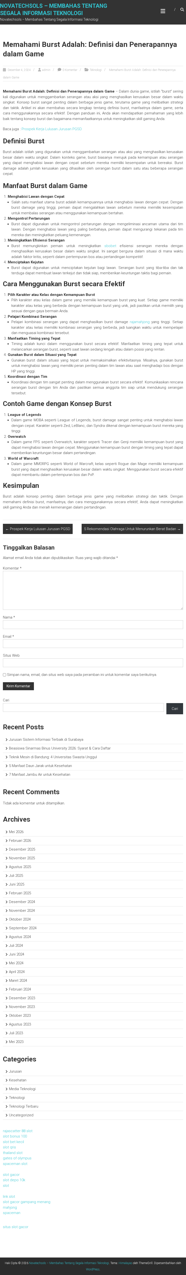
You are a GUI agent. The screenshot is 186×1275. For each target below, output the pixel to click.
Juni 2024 (16, 954)
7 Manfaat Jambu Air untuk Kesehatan (39, 774)
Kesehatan (17, 1080)
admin (46, 70)
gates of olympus (17, 1158)
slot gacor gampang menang (26, 1202)
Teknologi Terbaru (23, 1106)
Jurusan (15, 1071)
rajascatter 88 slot (17, 1131)
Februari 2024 (20, 989)
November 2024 (22, 910)
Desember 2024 (22, 902)
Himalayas (125, 1263)
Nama (9, 617)
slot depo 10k (14, 1180)
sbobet (110, 246)
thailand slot (13, 1153)
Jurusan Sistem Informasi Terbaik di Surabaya (46, 739)
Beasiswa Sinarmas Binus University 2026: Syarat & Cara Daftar (60, 748)
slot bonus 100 (15, 1136)
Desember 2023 (22, 998)
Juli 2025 (16, 875)
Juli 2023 (16, 1033)
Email (8, 636)
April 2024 (17, 972)
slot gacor (11, 1174)
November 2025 (22, 858)
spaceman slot (15, 1164)
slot (6, 1185)
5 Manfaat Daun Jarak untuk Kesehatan (40, 766)
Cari (6, 700)
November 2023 (22, 1007)
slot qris (9, 1147)
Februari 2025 (20, 893)
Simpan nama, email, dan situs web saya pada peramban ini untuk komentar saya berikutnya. (82, 674)
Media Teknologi (22, 1089)
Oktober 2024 (20, 919)
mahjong (10, 1207)
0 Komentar (69, 70)
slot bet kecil (13, 1142)
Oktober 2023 (20, 1015)
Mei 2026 (16, 832)
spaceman (11, 1213)
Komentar (12, 568)
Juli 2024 (16, 945)
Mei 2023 (16, 1042)
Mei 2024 (16, 963)
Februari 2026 (20, 840)
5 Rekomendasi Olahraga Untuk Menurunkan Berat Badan (132, 529)
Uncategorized (21, 1115)
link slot (9, 1196)
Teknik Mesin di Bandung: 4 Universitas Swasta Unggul (53, 757)
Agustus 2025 (20, 867)
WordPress (93, 1269)
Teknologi (96, 70)
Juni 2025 (16, 884)
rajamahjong (140, 322)
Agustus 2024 (20, 937)
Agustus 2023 (20, 1024)
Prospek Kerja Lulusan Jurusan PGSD (52, 129)
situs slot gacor (15, 1227)
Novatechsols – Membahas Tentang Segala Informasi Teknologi (69, 1263)
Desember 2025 (22, 849)
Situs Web (11, 655)
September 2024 (23, 928)
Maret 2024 (18, 980)
